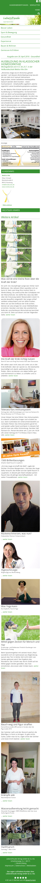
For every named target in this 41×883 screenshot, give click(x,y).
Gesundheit (6, 37)
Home (37, 10)
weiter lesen (10, 315)
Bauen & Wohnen (8, 46)
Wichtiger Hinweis (11, 210)
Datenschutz (20, 866)
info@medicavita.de (8, 185)
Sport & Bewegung (9, 32)
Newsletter (35, 5)
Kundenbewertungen (19, 5)
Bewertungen (31, 880)
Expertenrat (6, 41)
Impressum (9, 866)
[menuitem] (20, 28)
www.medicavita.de (8, 187)
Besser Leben (6, 28)
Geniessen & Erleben (10, 50)
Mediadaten (31, 866)
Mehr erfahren (7, 205)
